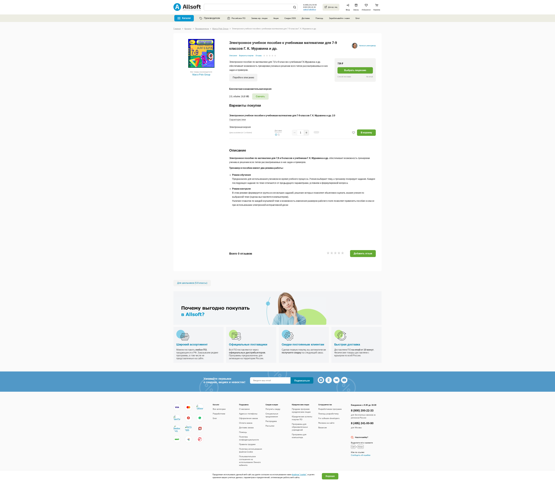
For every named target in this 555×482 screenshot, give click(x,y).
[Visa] (177, 407)
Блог (358, 18)
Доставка (306, 18)
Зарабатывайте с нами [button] (339, 18)
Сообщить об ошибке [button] (360, 455)
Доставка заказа (246, 427)
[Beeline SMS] (177, 428)
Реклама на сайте (326, 423)
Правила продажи (247, 444)
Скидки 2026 (290, 18)
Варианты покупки (246, 56)
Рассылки (270, 426)
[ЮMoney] (200, 407)
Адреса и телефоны (248, 414)
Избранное (366, 10)
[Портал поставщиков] (200, 428)
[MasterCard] (188, 407)
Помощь (319, 18)
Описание (233, 56)
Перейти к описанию (243, 77)
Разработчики (219, 414)
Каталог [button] (186, 18)
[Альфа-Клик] (188, 418)
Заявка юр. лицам (259, 18)
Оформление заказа (248, 418)
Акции (276, 18)
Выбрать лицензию (355, 70)
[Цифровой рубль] (200, 439)
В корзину (366, 132)
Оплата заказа (245, 423)
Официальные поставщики (248, 344)
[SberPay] (177, 417)
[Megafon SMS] (200, 418)
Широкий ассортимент (192, 344)
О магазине (244, 409)
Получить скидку (273, 409)
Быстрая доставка (347, 344)
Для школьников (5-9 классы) (192, 283)
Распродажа (271, 421)
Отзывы (259, 56)
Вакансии (322, 427)
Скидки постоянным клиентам (303, 344)
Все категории (219, 409)
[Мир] (177, 439)
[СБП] (188, 439)
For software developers (329, 418)
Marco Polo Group (201, 74)
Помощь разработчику (328, 414)
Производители (212, 18)
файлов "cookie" (299, 474)
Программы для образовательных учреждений (300, 427)
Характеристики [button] (237, 119)
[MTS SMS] (188, 428)
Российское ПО (238, 18)
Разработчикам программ (330, 409)
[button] (348, 7)
